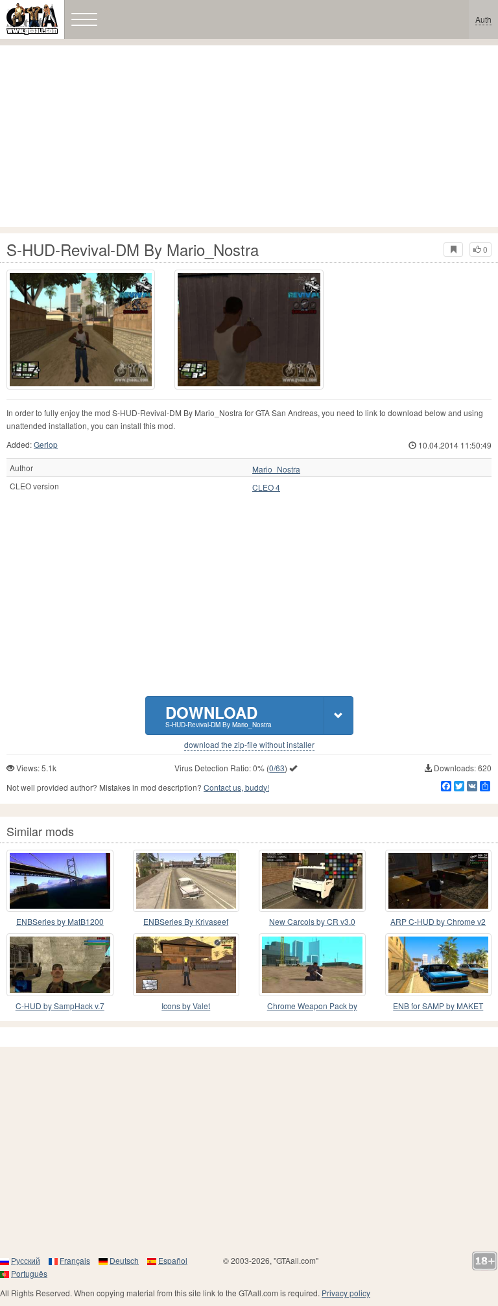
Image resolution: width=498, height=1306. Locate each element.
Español (172, 1260)
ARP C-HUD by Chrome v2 (438, 921)
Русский (25, 1260)
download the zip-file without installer (249, 745)
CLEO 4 (266, 487)
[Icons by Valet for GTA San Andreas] (186, 964)
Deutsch (124, 1260)
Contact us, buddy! (236, 787)
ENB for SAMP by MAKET (438, 1005)
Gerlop (46, 444)
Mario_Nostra (276, 469)
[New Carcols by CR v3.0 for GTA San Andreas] (312, 881)
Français (75, 1260)
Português (29, 1273)
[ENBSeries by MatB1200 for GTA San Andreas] (59, 881)
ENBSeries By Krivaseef (185, 921)
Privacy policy (346, 1292)
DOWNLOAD (218, 715)
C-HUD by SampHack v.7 (60, 1005)
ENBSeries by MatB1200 (60, 921)
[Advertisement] (249, 136)
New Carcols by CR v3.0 (312, 921)
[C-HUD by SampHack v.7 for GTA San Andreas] (59, 964)
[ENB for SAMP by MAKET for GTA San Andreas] (438, 964)
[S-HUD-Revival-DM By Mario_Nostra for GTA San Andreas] (80, 330)
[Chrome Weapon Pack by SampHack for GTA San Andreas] (312, 964)
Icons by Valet (185, 1005)
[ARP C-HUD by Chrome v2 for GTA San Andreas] (438, 881)
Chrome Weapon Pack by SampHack (312, 1006)
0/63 (277, 767)
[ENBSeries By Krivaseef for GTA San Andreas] (186, 881)
